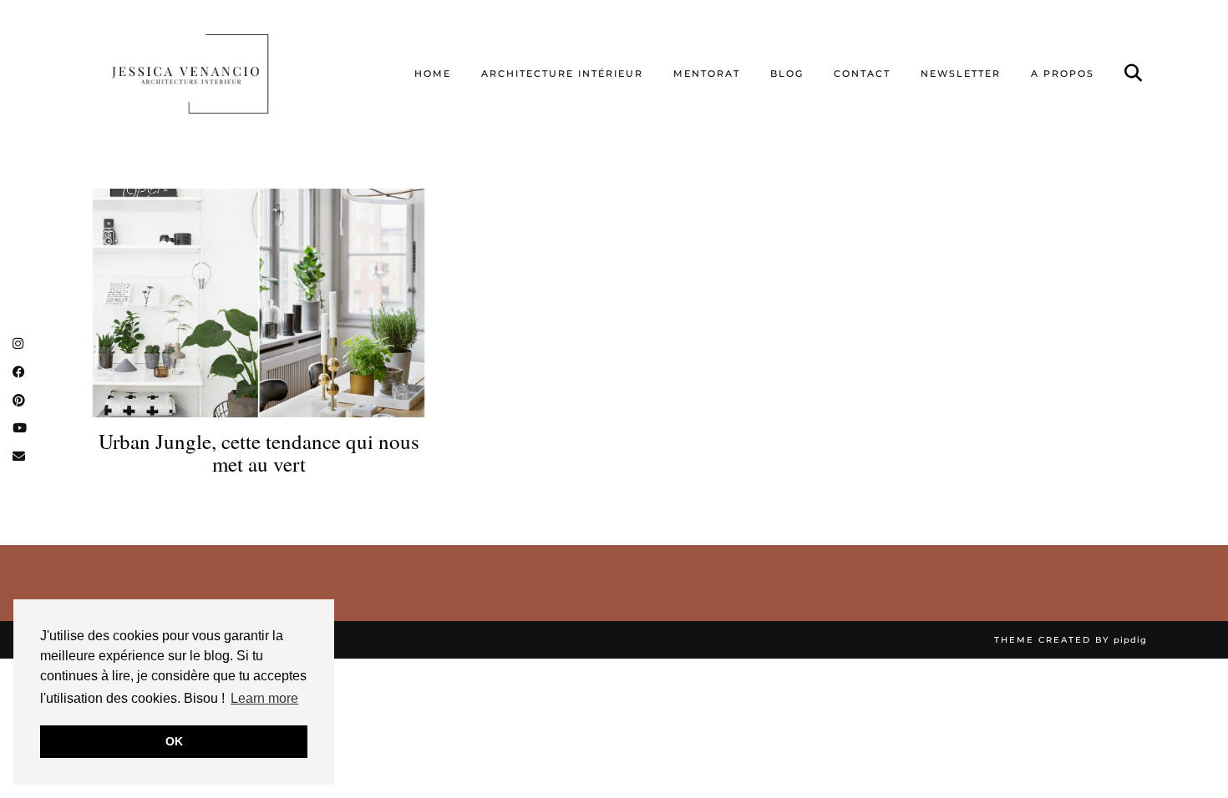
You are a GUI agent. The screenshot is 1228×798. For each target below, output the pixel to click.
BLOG (787, 73)
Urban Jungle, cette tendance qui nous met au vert (259, 453)
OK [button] (174, 741)
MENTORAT (706, 73)
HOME (432, 73)
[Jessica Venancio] (210, 73)
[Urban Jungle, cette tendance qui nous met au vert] (258, 303)
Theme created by (1070, 639)
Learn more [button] (264, 698)
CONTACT (862, 73)
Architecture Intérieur (562, 73)
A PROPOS (1062, 73)
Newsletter (961, 73)
